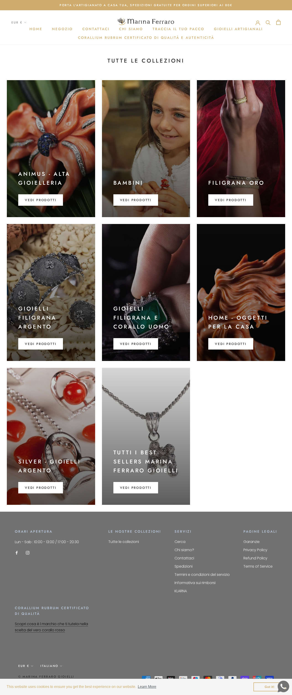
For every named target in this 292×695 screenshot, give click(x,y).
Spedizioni (184, 566)
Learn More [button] (147, 687)
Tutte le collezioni (123, 541)
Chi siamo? (184, 550)
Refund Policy (255, 558)
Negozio (62, 29)
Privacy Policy (255, 550)
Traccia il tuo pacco (178, 29)
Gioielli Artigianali (238, 29)
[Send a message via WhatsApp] (283, 686)
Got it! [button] (269, 687)
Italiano (49, 666)
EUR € (17, 22)
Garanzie (251, 541)
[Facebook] (16, 552)
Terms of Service (258, 566)
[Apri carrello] (278, 22)
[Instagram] (27, 552)
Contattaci (96, 29)
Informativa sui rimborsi (195, 582)
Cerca (180, 541)
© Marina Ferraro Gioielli (46, 676)
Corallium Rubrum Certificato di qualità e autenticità (146, 37)
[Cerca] (268, 22)
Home (35, 29)
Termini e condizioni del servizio (202, 574)
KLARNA (181, 591)
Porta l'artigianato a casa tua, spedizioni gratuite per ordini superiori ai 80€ (146, 5)
